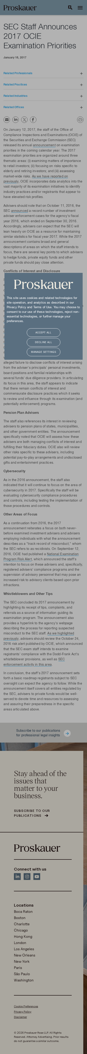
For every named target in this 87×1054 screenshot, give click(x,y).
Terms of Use (42, 307)
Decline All (43, 342)
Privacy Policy (16, 307)
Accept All (43, 333)
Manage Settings (43, 352)
